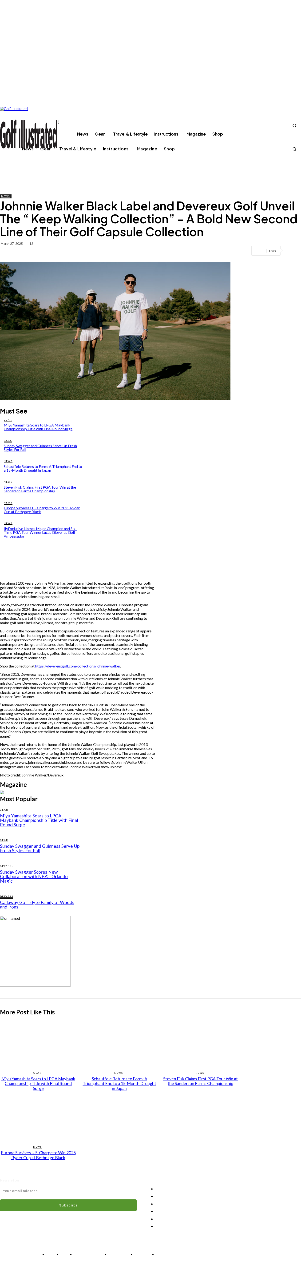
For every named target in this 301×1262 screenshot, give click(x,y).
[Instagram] (258, 125)
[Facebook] (249, 125)
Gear (8, 419)
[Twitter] (283, 125)
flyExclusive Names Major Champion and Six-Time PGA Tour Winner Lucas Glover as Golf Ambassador (40, 532)
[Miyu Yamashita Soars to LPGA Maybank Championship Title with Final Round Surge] (38, 1043)
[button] (294, 125)
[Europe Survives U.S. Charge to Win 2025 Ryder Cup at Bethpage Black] (38, 1117)
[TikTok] (275, 125)
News (5, 196)
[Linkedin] (266, 125)
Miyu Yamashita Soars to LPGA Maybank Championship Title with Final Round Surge (38, 427)
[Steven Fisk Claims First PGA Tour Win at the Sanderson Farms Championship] (200, 1043)
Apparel (6, 865)
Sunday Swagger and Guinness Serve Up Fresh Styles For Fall (40, 447)
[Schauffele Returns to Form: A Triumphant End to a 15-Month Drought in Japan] (119, 1043)
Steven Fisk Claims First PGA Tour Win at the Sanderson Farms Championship (40, 489)
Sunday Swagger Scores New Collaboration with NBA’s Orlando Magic (34, 876)
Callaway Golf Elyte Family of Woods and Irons (37, 904)
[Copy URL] (293, 250)
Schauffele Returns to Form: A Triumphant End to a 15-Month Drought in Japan (43, 468)
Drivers (6, 896)
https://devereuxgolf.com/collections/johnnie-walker (77, 666)
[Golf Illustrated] (29, 134)
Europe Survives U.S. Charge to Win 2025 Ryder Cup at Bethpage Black (42, 510)
